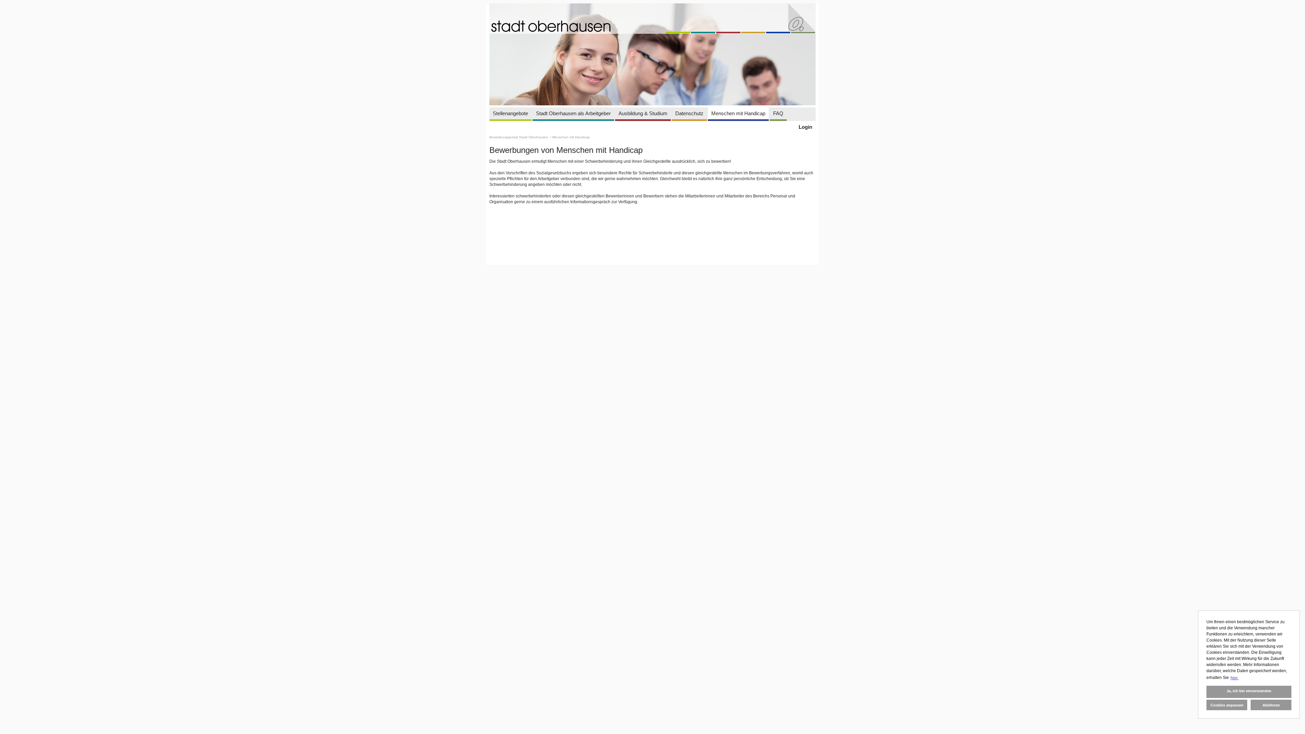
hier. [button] (1234, 678)
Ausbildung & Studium (643, 113)
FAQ (778, 113)
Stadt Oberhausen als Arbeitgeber (573, 113)
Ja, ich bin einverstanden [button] (1248, 691)
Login (805, 127)
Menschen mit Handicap (738, 113)
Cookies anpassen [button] (1227, 705)
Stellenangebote (510, 113)
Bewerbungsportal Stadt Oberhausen (519, 137)
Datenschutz (689, 113)
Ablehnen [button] (1271, 705)
